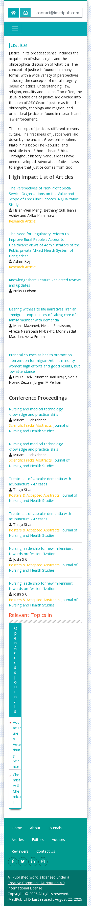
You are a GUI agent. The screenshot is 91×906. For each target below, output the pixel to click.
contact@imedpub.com (57, 13)
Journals (55, 827)
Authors (58, 839)
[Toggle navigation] (15, 29)
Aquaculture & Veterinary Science (17, 744)
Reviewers (20, 851)
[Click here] (12, 861)
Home (17, 827)
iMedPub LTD (19, 899)
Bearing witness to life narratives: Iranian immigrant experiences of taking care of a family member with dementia (44, 314)
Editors (38, 839)
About (35, 827)
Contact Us (45, 851)
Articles (18, 839)
